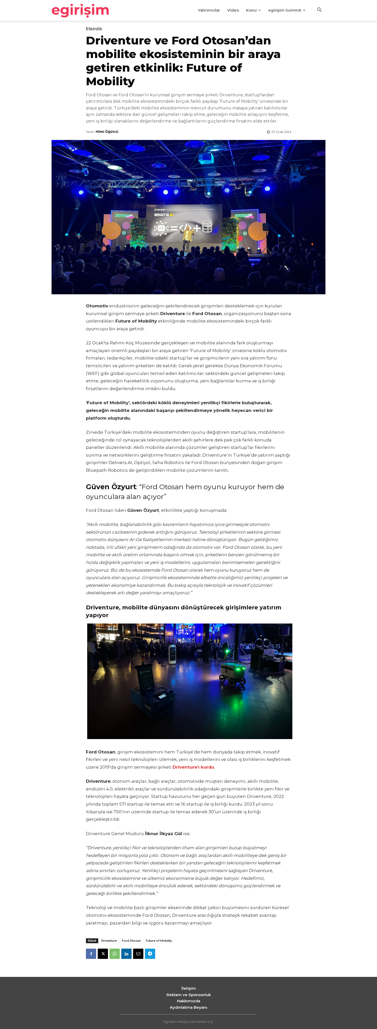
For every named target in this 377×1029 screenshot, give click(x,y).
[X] (103, 954)
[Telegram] (150, 954)
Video (233, 10)
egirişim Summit (284, 10)
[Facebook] (91, 954)
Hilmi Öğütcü (107, 132)
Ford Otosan (131, 940)
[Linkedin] (126, 954)
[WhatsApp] (115, 954)
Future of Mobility (159, 940)
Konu (251, 10)
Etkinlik (94, 29)
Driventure (109, 940)
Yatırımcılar (209, 10)
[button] (319, 10)
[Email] (138, 954)
